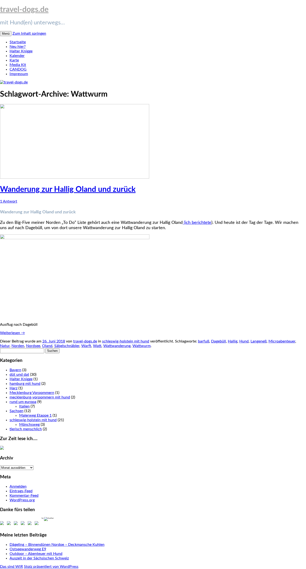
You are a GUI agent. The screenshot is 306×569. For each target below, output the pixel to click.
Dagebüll (218, 341)
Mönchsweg (29, 424)
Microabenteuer (281, 341)
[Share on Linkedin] (30, 524)
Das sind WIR (11, 567)
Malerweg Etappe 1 (35, 415)
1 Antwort (8, 201)
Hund (244, 341)
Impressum (19, 74)
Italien (24, 406)
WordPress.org (22, 500)
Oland (47, 346)
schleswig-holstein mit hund (125, 341)
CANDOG (18, 69)
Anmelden (18, 486)
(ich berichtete (197, 223)
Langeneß (259, 341)
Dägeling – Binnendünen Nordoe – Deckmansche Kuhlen (57, 545)
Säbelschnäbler (66, 346)
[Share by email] (37, 524)
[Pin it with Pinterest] (24, 524)
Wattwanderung (117, 346)
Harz (13, 388)
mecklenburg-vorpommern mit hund (40, 397)
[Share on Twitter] (10, 524)
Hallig (232, 341)
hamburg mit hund (25, 384)
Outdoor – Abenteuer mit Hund (36, 554)
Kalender (17, 56)
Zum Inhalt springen (29, 33)
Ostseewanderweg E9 (28, 549)
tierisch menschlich (26, 429)
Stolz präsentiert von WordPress (51, 567)
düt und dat (19, 374)
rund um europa (23, 402)
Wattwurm (141, 346)
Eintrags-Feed (21, 491)
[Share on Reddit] (17, 524)
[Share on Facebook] (3, 524)
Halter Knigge (21, 51)
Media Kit (18, 65)
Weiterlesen (12, 333)
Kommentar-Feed (24, 495)
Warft (86, 346)
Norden (17, 346)
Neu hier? (18, 47)
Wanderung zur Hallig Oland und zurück (68, 189)
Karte (14, 60)
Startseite (18, 42)
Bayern (15, 370)
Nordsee (33, 346)
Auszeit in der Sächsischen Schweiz (39, 558)
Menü (6, 33)
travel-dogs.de (24, 9)
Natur (5, 346)
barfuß (203, 341)
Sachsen (16, 411)
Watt (97, 346)
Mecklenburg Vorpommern (32, 393)
